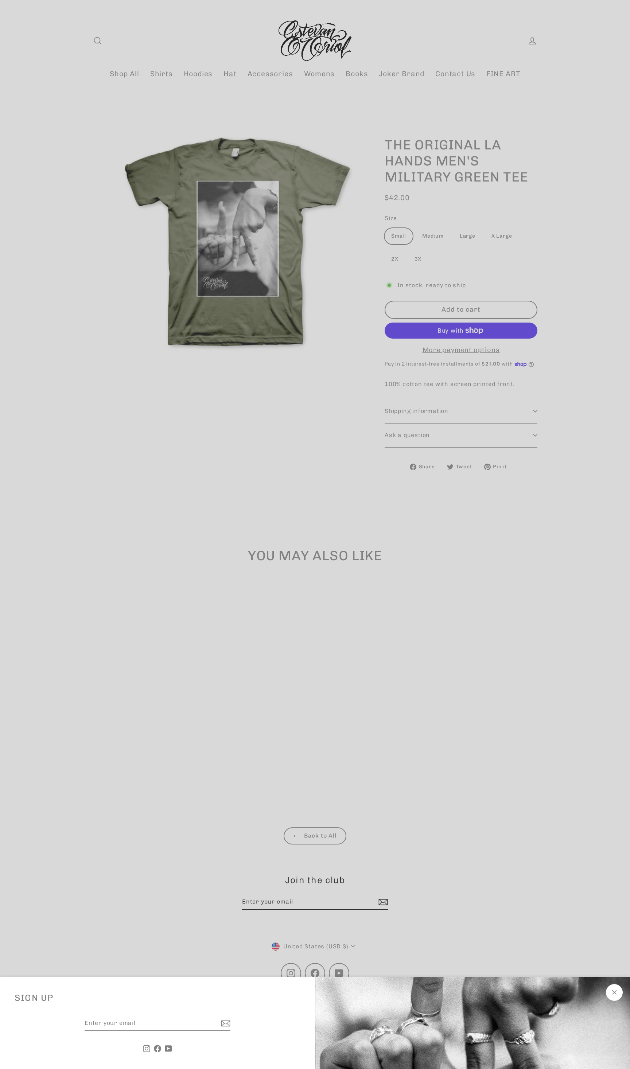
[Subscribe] (224, 1023)
